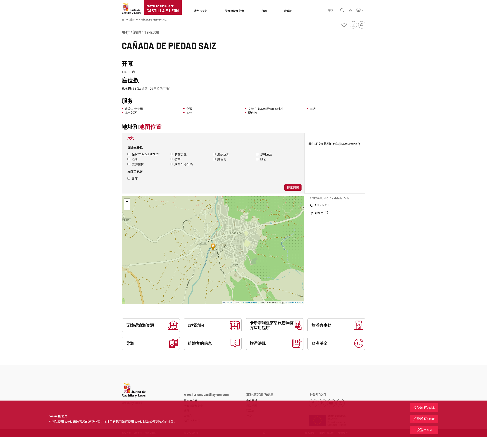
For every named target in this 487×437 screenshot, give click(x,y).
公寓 (177, 159)
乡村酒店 (266, 154)
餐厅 (135, 178)
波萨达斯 (223, 154)
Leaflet (228, 302)
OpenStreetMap (250, 302)
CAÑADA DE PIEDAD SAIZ (153, 19)
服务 (132, 19)
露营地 (221, 159)
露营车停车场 (183, 164)
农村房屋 (180, 154)
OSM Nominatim (294, 302)
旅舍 (263, 159)
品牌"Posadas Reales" (145, 154)
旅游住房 (138, 164)
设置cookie (424, 430)
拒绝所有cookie (424, 418)
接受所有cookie (424, 407)
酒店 (135, 159)
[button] (359, 9)
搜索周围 (293, 187)
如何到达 (317, 213)
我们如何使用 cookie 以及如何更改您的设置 (144, 421)
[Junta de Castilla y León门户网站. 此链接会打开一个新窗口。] (131, 8)
